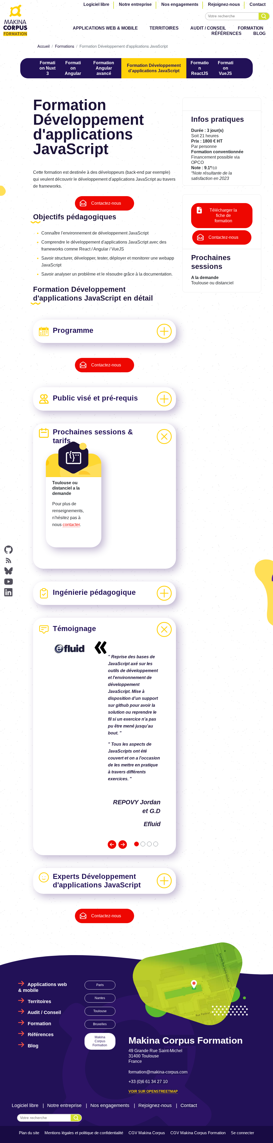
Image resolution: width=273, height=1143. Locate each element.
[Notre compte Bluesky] (8, 571)
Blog (259, 33)
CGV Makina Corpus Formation (198, 1132)
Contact (258, 4)
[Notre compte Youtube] (8, 581)
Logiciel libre (96, 4)
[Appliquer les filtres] (264, 16)
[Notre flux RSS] (8, 560)
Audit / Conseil (208, 28)
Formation (250, 28)
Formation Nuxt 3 (47, 68)
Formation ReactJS (200, 68)
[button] (112, 844)
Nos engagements (179, 4)
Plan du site (29, 1132)
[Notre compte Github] (8, 550)
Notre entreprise (135, 4)
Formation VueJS (225, 68)
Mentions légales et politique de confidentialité (84, 1132)
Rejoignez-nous (224, 4)
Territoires (164, 28)
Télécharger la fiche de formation (223, 215)
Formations (64, 46)
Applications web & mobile (105, 28)
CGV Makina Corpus (147, 1132)
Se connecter (242, 1132)
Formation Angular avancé (103, 68)
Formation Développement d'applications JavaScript (154, 68)
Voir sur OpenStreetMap (153, 1091)
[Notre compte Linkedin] (8, 592)
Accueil (43, 46)
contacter (71, 524)
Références (226, 33)
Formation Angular (73, 68)
